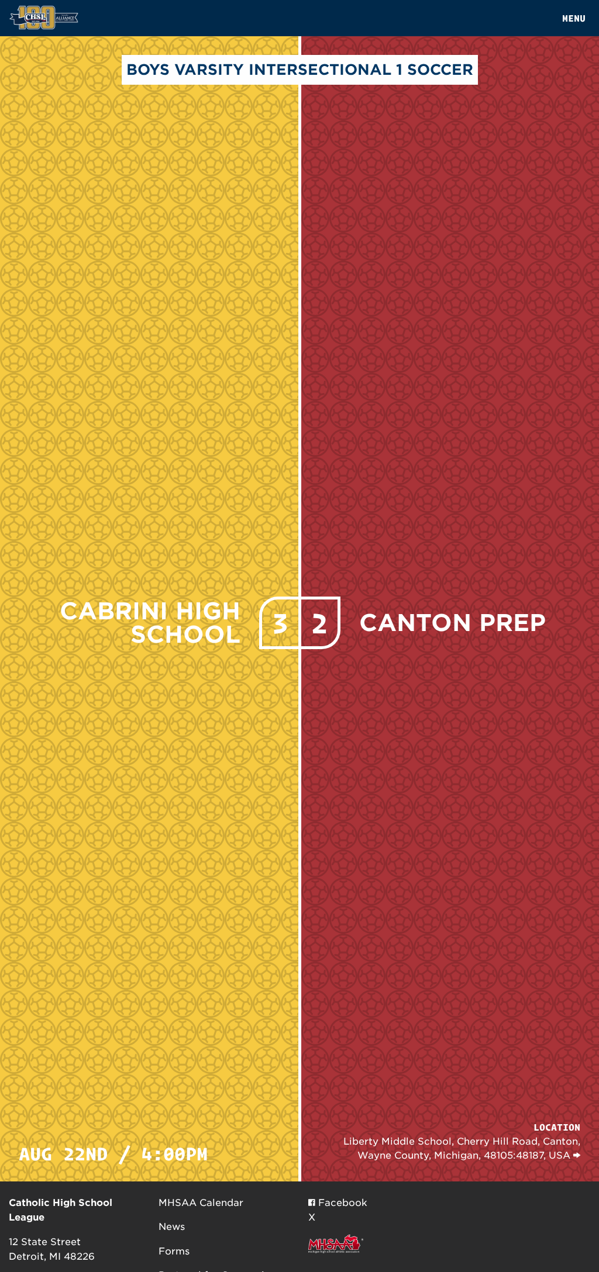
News (172, 1226)
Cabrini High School (150, 623)
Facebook (341, 1202)
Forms (174, 1251)
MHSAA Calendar (201, 1202)
